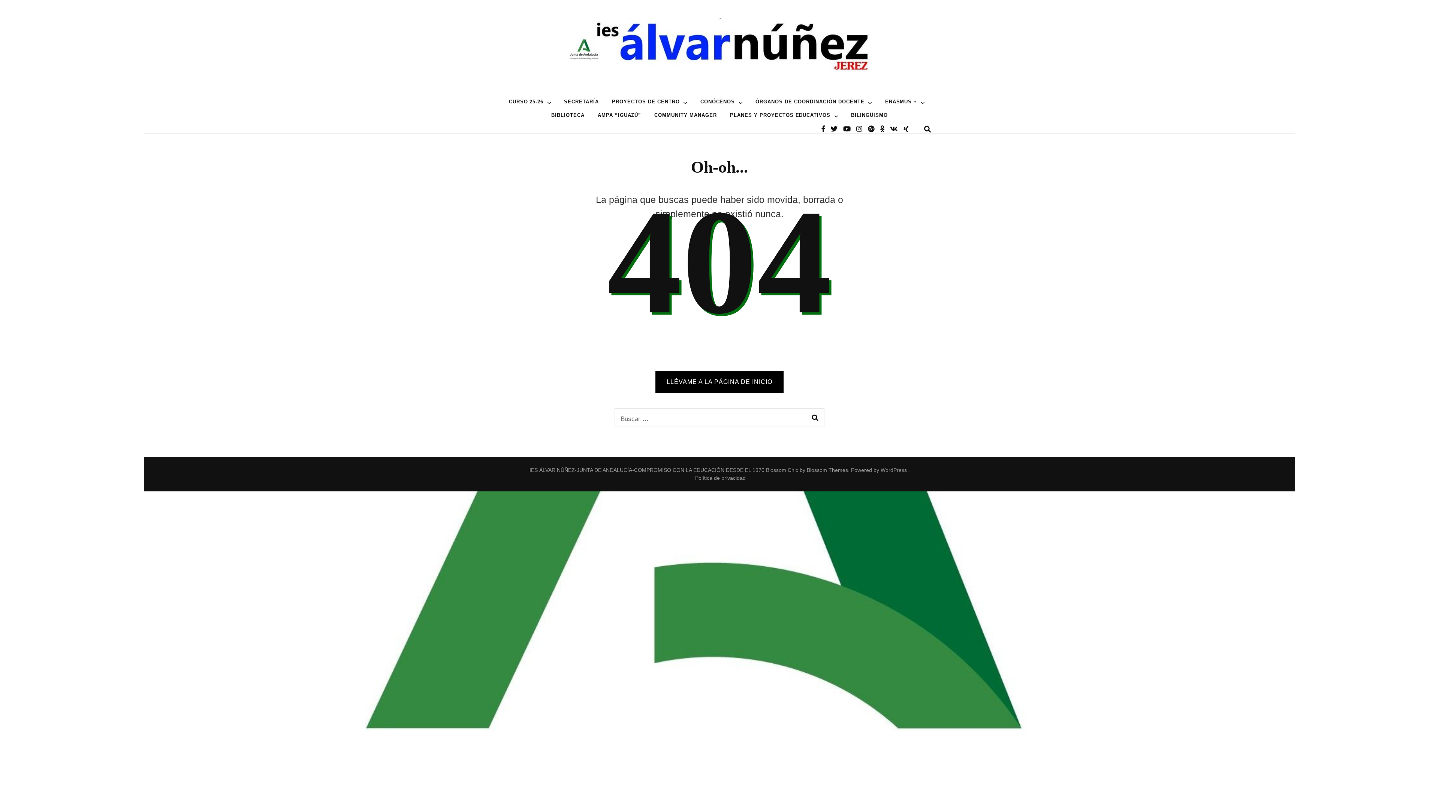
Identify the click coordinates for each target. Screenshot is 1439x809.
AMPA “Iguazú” (620, 115)
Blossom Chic (781, 470)
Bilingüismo (869, 115)
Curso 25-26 (526, 101)
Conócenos (717, 101)
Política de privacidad (720, 478)
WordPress (894, 470)
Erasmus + (901, 101)
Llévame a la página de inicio (719, 382)
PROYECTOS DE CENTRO (646, 101)
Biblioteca (568, 115)
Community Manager (685, 115)
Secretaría (581, 101)
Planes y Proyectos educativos (780, 115)
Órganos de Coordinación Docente (809, 101)
